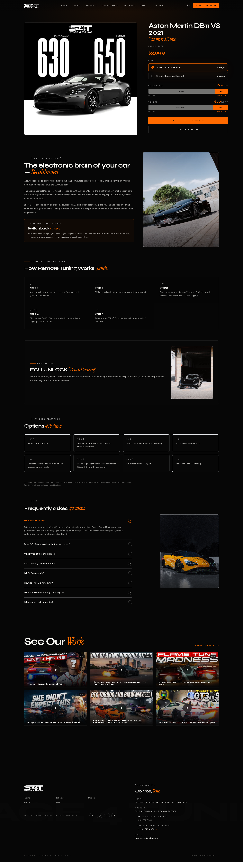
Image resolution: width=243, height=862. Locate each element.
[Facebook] (92, 815)
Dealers (128, 5)
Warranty (71, 816)
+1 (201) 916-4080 (147, 829)
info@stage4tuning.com (146, 838)
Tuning (76, 5)
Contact (158, 5)
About (144, 5)
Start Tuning (204, 6)
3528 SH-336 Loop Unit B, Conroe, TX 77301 (155, 811)
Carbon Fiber (110, 5)
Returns (59, 816)
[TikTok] (114, 815)
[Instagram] (99, 815)
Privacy (28, 816)
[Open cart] (188, 6)
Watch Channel (204, 645)
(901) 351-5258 (145, 820)
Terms (38, 816)
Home (64, 5)
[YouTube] (107, 815)
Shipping (48, 816)
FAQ (58, 802)
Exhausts (91, 5)
